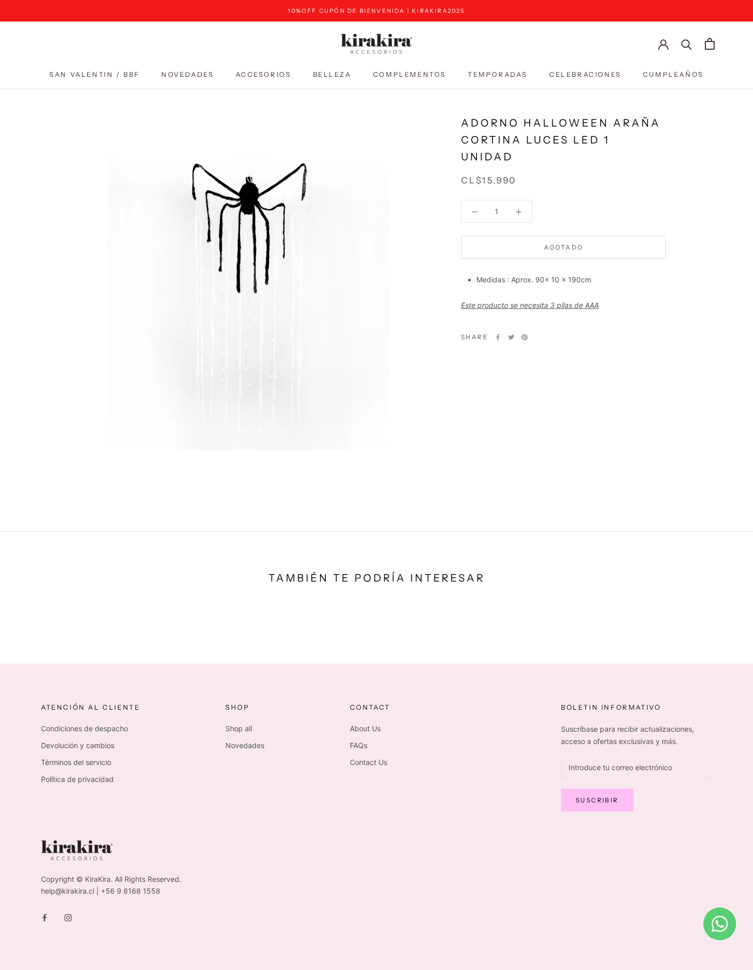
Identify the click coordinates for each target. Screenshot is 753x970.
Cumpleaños (673, 74)
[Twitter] (511, 337)
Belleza (332, 74)
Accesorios (263, 74)
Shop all (238, 728)
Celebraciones (585, 74)
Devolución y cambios (77, 745)
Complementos (409, 74)
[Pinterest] (524, 337)
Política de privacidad (77, 779)
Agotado (563, 247)
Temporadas (498, 74)
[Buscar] (686, 43)
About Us (365, 728)
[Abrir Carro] (710, 44)
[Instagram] (68, 917)
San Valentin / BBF (94, 74)
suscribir (597, 800)
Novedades (187, 74)
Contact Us (368, 762)
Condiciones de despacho (84, 728)
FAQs (358, 745)
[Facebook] (498, 337)
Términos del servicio (76, 762)
